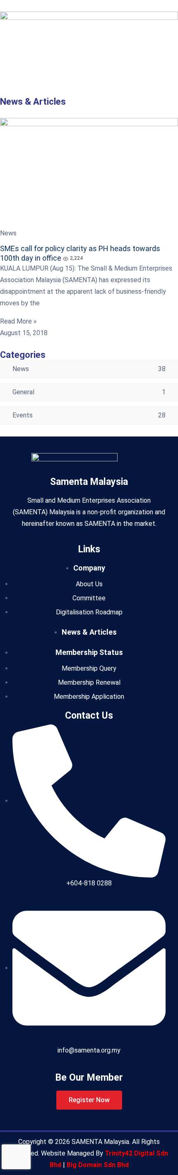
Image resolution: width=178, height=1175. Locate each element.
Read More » (18, 321)
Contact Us (89, 715)
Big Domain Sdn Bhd (98, 1165)
